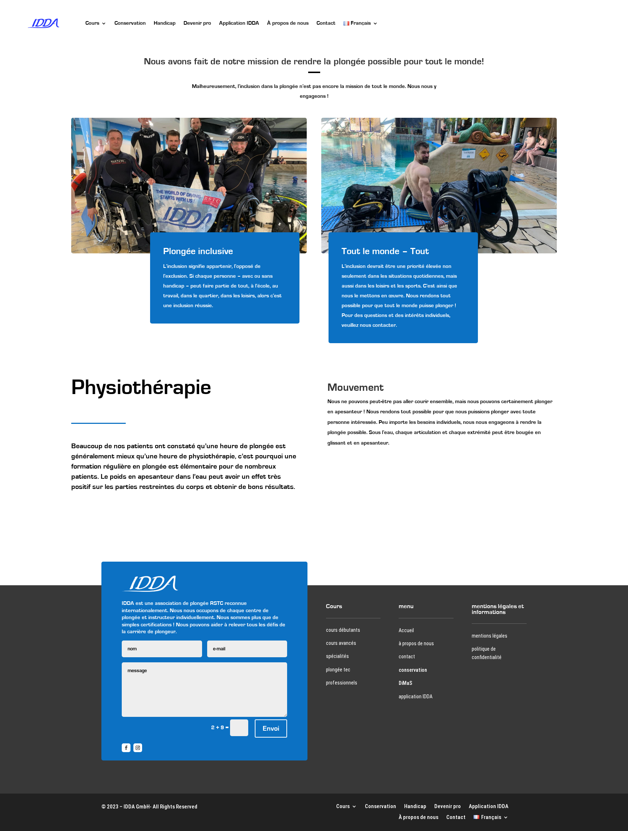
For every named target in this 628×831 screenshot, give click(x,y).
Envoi (271, 728)
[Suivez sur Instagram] (137, 747)
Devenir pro (197, 23)
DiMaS (405, 683)
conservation (413, 670)
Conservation (130, 23)
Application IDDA (239, 23)
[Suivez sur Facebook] (126, 747)
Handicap (165, 23)
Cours (92, 23)
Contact (326, 23)
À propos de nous (288, 23)
